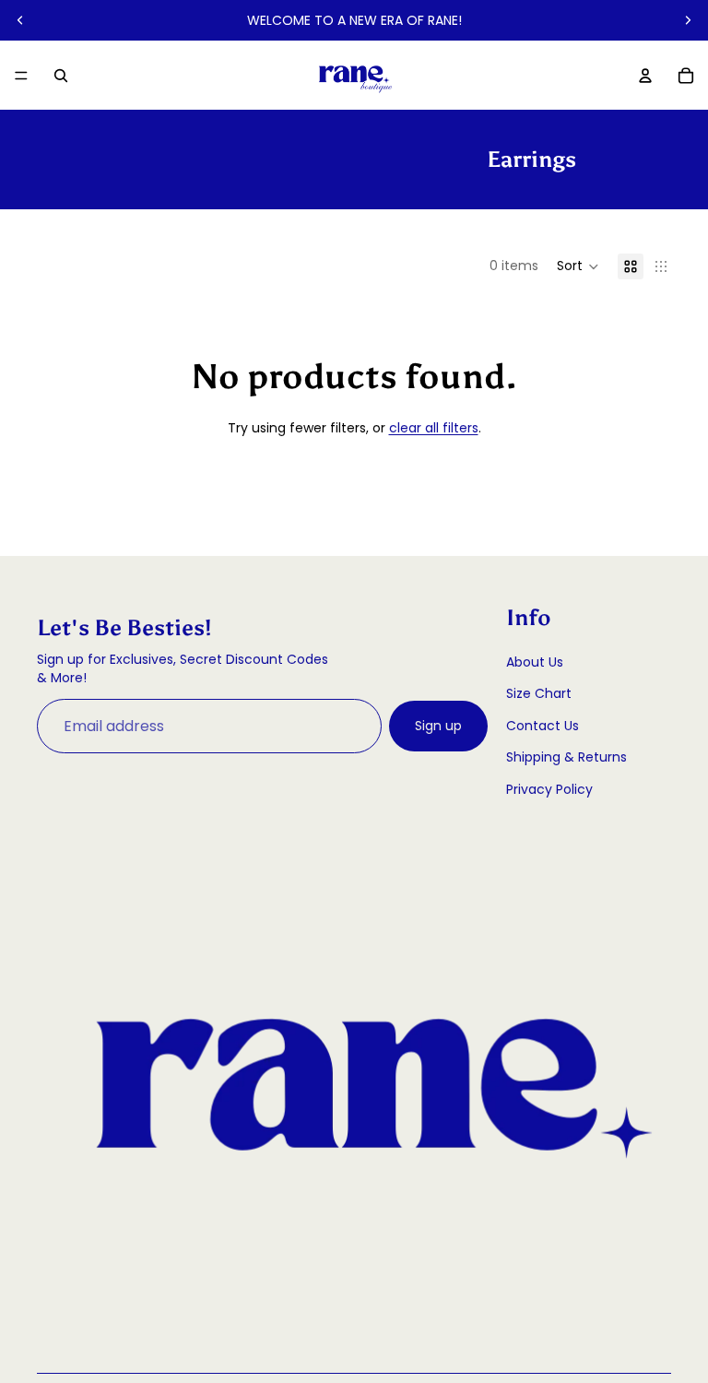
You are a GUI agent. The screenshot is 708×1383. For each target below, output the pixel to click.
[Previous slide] (20, 20)
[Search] (61, 75)
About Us (534, 662)
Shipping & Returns (566, 757)
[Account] (645, 75)
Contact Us (542, 725)
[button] (578, 266)
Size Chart (539, 693)
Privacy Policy (549, 789)
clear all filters (433, 428)
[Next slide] (687, 20)
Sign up (438, 725)
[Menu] (21, 75)
